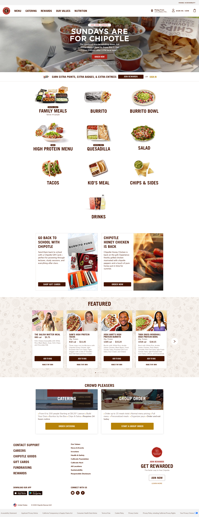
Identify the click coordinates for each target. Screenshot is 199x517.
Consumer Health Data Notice (87, 513)
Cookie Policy (119, 513)
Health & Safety (77, 455)
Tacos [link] (53, 182)
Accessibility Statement (9, 513)
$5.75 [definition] (47, 337)
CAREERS (19, 450)
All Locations (76, 466)
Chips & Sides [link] (144, 182)
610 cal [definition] (72, 341)
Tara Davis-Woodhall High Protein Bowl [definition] (149, 335)
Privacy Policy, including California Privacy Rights (159, 513)
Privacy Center (133, 513)
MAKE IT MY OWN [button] (47, 364)
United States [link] (22, 505)
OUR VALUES (63, 10)
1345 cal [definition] (108, 341)
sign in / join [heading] (182, 11)
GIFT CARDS (21, 462)
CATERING (31, 10)
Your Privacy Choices (187, 513)
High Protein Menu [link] (53, 149)
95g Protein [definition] (108, 339)
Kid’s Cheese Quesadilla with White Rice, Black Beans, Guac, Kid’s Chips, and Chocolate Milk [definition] (48, 343)
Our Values (75, 444)
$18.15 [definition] (153, 341)
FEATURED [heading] (99, 303)
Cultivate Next (77, 462)
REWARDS (46, 10)
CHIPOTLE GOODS (25, 456)
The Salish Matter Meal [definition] (47, 334)
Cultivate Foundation (80, 459)
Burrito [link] (98, 111)
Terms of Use (106, 513)
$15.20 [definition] (118, 341)
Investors (75, 451)
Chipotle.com (97, 64)
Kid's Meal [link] (98, 182)
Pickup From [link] (159, 10)
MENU (17, 10)
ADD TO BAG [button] (47, 359)
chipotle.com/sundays (103, 65)
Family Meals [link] (53, 111)
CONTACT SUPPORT (26, 445)
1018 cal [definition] (142, 341)
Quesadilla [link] (98, 149)
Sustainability (77, 470)
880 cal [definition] (38, 337)
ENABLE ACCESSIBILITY (187, 3)
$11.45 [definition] (82, 341)
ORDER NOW (99, 56)
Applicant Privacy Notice (29, 513)
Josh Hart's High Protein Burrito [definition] (112, 335)
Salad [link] (144, 148)
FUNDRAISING (22, 467)
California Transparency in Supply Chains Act (57, 513)
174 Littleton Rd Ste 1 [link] (161, 12)
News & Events (77, 448)
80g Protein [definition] (142, 339)
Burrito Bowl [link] (144, 111)
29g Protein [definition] (73, 339)
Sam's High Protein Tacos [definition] (79, 335)
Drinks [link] (99, 216)
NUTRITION (81, 10)
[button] (174, 341)
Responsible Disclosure (81, 473)
